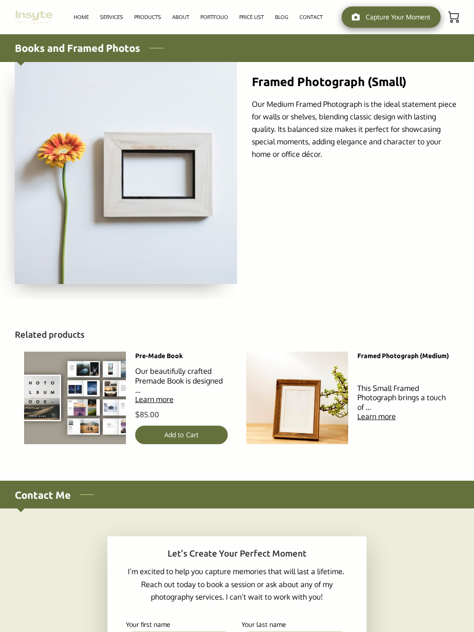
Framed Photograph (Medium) (403, 355)
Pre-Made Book (159, 355)
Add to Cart (181, 435)
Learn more (154, 399)
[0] (453, 17)
